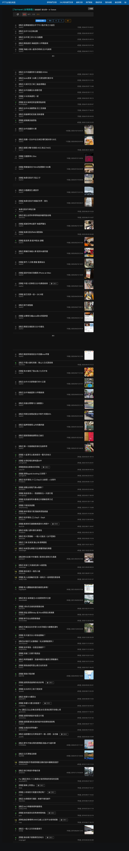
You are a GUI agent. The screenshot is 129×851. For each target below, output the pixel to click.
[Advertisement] (53, 62)
